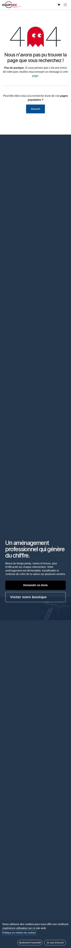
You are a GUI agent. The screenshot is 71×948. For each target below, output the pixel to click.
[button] (29, 942)
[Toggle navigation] (65, 4)
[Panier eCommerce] (58, 4)
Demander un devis (35, 585)
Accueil (35, 109)
